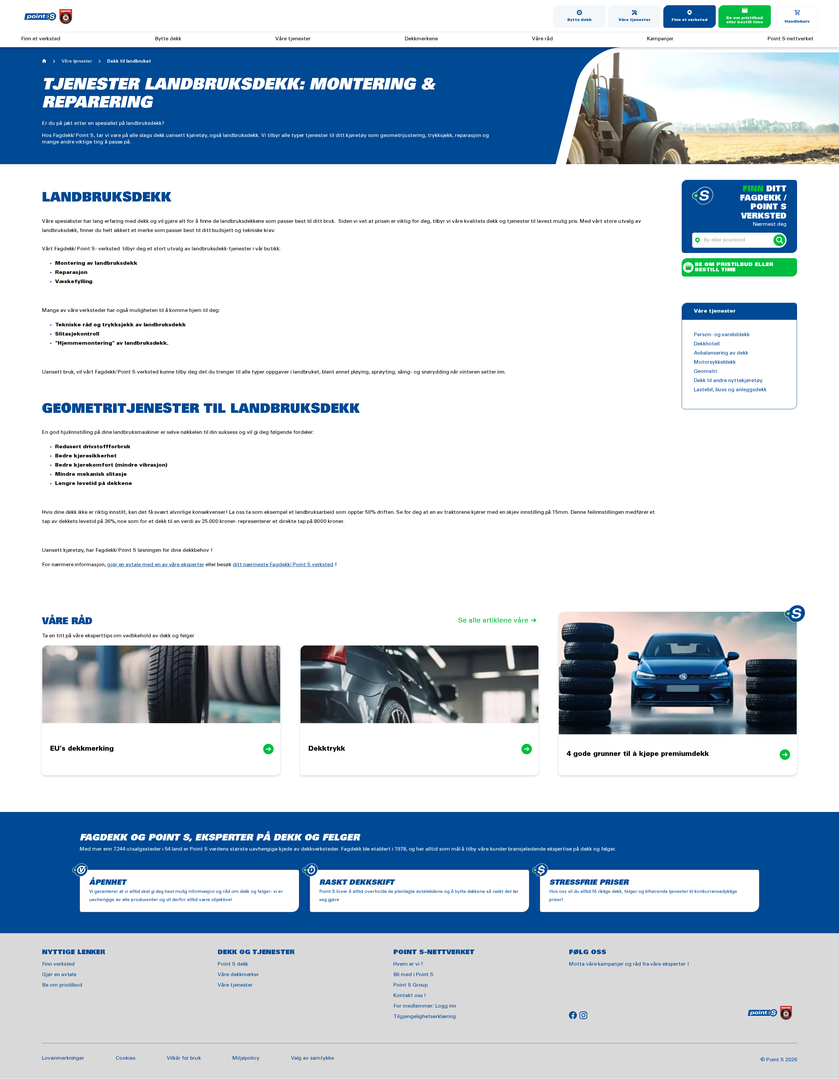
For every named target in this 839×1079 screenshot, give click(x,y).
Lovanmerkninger (63, 1058)
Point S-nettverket (790, 38)
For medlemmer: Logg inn (424, 1006)
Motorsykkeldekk (715, 362)
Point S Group (410, 985)
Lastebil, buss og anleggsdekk (730, 389)
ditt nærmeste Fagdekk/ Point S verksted (283, 564)
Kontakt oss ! (409, 995)
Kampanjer (660, 38)
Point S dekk (233, 964)
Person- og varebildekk (722, 334)
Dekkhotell (707, 343)
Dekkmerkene (421, 38)
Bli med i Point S (413, 974)
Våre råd (542, 38)
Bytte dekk (579, 20)
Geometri (705, 371)
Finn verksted (58, 964)
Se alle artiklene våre (493, 620)
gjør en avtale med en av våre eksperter (155, 564)
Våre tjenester (634, 20)
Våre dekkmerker (238, 974)
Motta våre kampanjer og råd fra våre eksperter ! (629, 964)
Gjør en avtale (59, 974)
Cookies (125, 1058)
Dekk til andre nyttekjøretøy (728, 380)
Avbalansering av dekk (721, 353)
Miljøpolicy (245, 1058)
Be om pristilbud (62, 985)
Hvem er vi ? (408, 964)
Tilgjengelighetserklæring (424, 1016)
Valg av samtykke (312, 1058)
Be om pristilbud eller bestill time (744, 20)
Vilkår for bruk (184, 1058)
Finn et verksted (690, 20)
